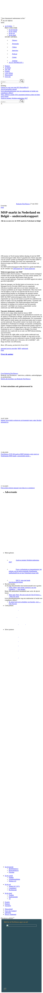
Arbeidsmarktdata (14, 879)
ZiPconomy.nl (17, 268)
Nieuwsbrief (9, 75)
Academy (8, 68)
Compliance (12, 888)
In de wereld (9, 876)
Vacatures (8, 905)
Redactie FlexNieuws (23, 204)
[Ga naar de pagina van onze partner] (18, 676)
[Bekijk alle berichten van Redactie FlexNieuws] (8, 204)
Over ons (8, 77)
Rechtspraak (13, 890)
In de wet (8, 884)
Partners (7, 66)
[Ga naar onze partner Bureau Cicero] (22, 624)
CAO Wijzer (9, 73)
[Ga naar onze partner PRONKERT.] (12, 641)
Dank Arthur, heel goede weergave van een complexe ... (22, 588)
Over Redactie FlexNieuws (9, 373)
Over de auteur (7, 354)
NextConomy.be (29, 268)
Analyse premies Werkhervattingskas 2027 (14, 98)
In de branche (9, 867)
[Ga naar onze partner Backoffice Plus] (12, 610)
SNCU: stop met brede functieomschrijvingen (19, 581)
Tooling (11, 895)
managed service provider (9, 348)
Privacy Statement (10, 914)
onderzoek (25, 348)
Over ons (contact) (10, 911)
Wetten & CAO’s (14, 886)
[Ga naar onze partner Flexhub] (12, 636)
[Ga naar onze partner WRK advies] (11, 664)
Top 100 (7, 69)
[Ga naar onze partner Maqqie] (12, 645)
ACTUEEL (8, 26)
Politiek (11, 877)
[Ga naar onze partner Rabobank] (12, 650)
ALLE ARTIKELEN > (16, 62)
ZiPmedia (8, 912)
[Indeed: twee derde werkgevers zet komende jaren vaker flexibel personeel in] (21, 403)
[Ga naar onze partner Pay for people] (25, 657)
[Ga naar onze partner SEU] (25, 636)
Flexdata (11, 872)
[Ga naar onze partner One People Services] (23, 617)
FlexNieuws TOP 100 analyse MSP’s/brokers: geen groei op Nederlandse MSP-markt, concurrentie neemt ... (20, 455)
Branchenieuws (14, 870)
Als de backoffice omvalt (9, 89)
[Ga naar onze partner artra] (25, 645)
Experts (7, 71)
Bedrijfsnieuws (13, 869)
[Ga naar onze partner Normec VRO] (25, 641)
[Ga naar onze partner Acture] (25, 610)
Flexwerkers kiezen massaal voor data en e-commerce (18, 488)
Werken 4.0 (12, 881)
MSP (19, 348)
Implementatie (13, 897)
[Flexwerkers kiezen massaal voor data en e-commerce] (21, 471)
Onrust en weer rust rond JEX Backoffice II (14, 87)
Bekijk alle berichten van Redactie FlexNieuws (15, 379)
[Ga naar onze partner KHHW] (29, 624)
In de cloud (8, 893)
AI (9, 898)
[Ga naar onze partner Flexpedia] (12, 624)
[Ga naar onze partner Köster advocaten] (12, 657)
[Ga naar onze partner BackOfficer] (11, 617)
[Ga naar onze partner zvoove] (11, 628)
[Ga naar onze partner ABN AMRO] (25, 650)
